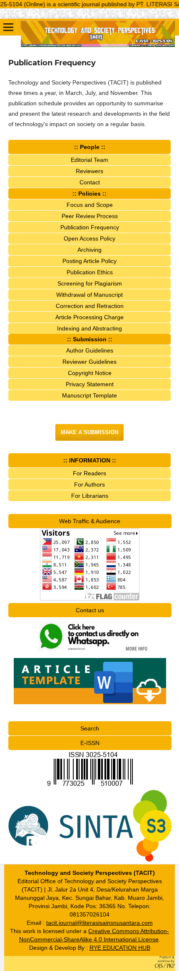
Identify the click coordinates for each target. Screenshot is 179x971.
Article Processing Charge (89, 317)
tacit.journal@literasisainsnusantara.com (99, 922)
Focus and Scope (90, 204)
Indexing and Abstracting (89, 328)
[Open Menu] (8, 27)
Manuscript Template (89, 395)
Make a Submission (89, 432)
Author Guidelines (89, 350)
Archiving (89, 249)
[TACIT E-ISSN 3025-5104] (90, 785)
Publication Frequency (89, 227)
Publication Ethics (90, 272)
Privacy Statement (90, 384)
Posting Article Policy (89, 261)
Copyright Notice (90, 373)
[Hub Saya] (89, 653)
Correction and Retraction (90, 306)
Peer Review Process (90, 216)
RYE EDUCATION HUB (120, 947)
